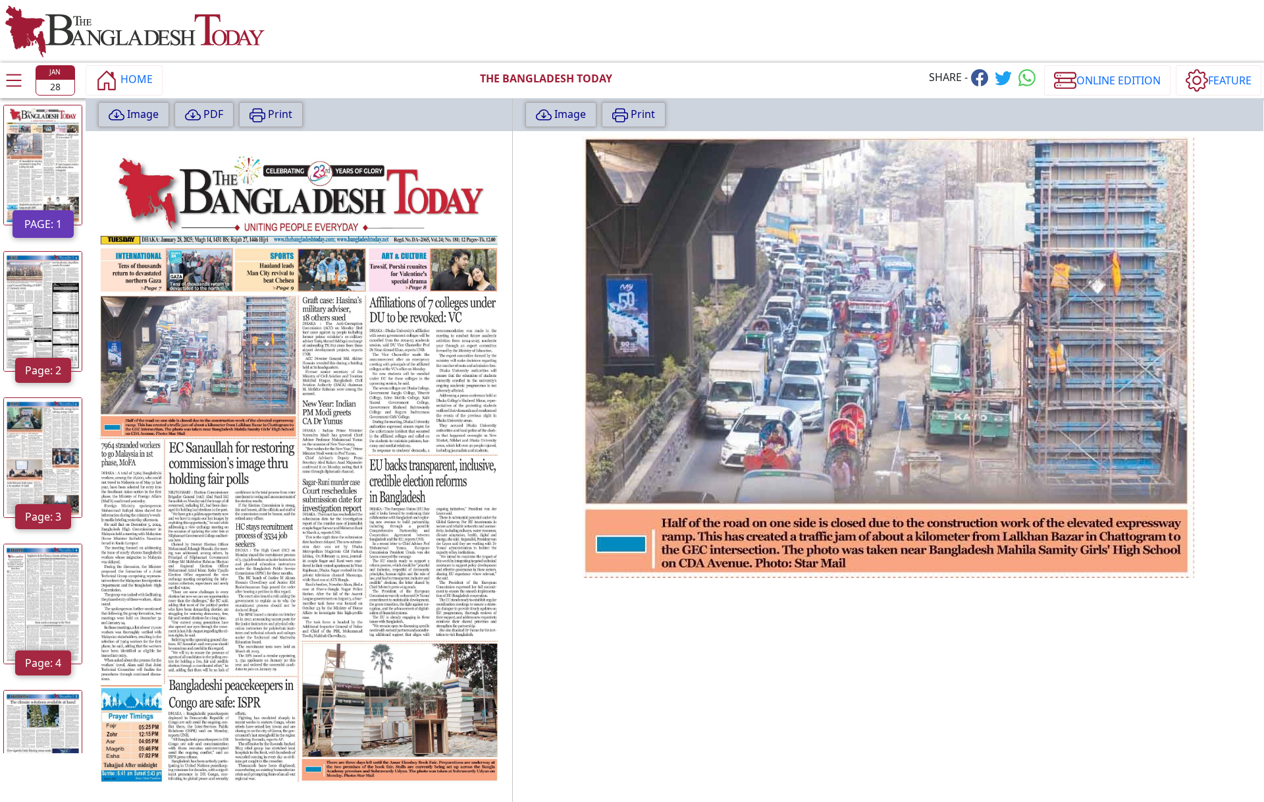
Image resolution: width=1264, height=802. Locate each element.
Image (141, 114)
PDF (212, 114)
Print (278, 114)
